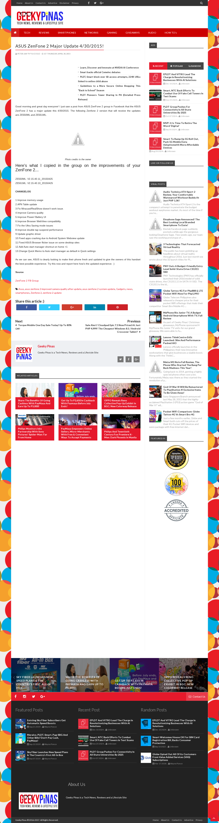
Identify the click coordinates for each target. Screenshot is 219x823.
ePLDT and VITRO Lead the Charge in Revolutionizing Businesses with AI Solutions (179, 77)
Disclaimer (64, 3)
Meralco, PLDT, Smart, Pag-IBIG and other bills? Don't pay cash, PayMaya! (47, 737)
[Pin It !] (117, 307)
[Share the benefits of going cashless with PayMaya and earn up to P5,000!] (183, 691)
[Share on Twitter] (49, 307)
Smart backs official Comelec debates (100, 72)
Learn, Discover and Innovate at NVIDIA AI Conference (109, 67)
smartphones (22, 292)
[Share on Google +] (72, 307)
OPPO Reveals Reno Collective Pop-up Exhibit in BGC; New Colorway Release (120, 403)
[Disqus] (77, 499)
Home (19, 3)
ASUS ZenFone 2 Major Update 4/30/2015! (59, 45)
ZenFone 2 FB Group (27, 280)
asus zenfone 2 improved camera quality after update (53, 289)
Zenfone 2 (36, 292)
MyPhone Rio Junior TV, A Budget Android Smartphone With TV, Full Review (182, 315)
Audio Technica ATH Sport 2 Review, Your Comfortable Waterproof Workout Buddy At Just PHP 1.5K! (181, 196)
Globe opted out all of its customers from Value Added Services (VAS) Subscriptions (174, 757)
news (129, 289)
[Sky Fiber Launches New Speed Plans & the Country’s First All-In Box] (134, 691)
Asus (21, 289)
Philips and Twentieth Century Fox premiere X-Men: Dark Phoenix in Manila (120, 434)
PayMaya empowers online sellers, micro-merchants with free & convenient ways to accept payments (76, 433)
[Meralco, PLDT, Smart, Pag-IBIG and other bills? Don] (85, 691)
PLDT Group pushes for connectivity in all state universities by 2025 (177, 109)
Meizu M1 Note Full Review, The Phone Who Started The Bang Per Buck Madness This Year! (182, 365)
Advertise (52, 3)
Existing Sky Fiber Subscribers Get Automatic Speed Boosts (35, 684)
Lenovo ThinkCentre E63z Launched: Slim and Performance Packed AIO (181, 340)
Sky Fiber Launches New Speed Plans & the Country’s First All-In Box (47, 753)
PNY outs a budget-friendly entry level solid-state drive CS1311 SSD (183, 269)
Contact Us (41, 3)
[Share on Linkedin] (95, 307)
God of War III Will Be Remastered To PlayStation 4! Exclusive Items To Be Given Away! (183, 389)
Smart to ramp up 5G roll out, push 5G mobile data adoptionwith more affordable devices (181, 143)
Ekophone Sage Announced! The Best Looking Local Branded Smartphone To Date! (181, 222)
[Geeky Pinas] (39, 17)
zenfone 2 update (52, 292)
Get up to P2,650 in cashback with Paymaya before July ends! (78, 403)
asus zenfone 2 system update (98, 289)
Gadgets (121, 289)
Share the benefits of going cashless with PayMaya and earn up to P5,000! (34, 403)
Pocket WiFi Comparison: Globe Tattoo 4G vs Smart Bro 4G (181, 413)
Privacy (75, 3)
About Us (29, 3)
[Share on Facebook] (26, 307)
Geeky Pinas (21, 820)
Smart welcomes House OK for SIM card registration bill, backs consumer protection (175, 740)
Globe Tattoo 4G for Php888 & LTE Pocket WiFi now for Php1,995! (183, 292)
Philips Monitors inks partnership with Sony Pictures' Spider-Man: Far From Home (32, 433)
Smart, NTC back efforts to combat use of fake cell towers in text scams (183, 93)
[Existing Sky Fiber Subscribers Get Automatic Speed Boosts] (35, 691)
